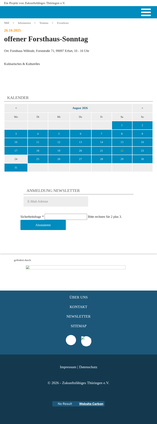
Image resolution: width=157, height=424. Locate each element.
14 (101, 142)
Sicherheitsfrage (32, 216)
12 (58, 142)
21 (101, 150)
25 (37, 159)
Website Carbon (91, 404)
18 (37, 150)
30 (142, 159)
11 (37, 142)
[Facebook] (86, 346)
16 (142, 142)
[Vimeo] (71, 340)
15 (122, 142)
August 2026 (80, 108)
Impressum (68, 367)
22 (122, 150)
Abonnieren (43, 225)
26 (58, 159)
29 (122, 159)
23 (142, 150)
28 (101, 159)
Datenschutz (88, 367)
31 (16, 167)
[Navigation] (146, 13)
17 (16, 150)
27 (80, 159)
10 (16, 142)
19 (58, 150)
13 (80, 142)
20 (80, 150)
